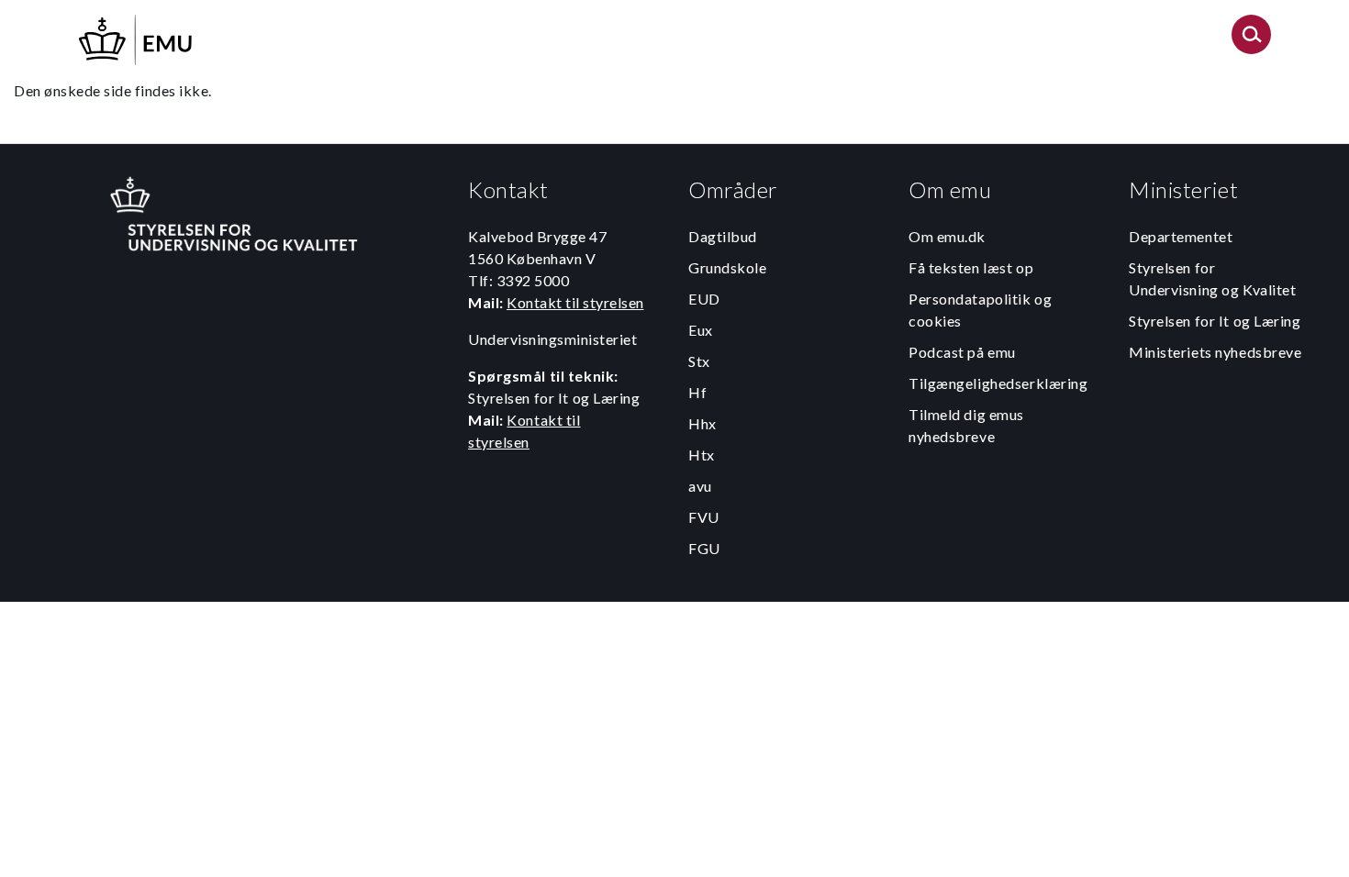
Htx (701, 454)
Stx (699, 361)
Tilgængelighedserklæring (998, 383)
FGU (704, 548)
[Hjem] (136, 37)
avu (700, 485)
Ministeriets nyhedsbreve (1215, 352)
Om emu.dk (947, 236)
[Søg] (1251, 40)
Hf (697, 392)
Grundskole (727, 267)
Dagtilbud (722, 236)
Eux (700, 330)
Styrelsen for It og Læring (1215, 320)
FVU (703, 517)
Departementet (1180, 236)
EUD (704, 298)
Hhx (702, 423)
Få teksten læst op (971, 267)
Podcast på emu (962, 352)
